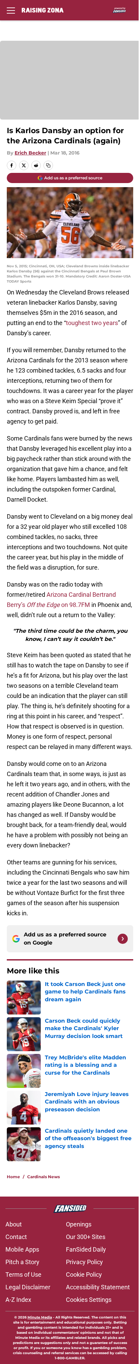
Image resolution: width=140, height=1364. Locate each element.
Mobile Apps (22, 1249)
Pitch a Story (22, 1262)
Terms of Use (23, 1274)
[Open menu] (11, 10)
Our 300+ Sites (85, 1236)
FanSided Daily (86, 1249)
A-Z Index (18, 1299)
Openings (78, 1224)
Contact (16, 1236)
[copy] (48, 165)
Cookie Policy (84, 1274)
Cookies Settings (88, 1299)
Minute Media (40, 1317)
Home (13, 1176)
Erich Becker (30, 153)
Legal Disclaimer (27, 1287)
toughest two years (92, 322)
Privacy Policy (84, 1262)
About (13, 1224)
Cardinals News (43, 1176)
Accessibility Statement (98, 1287)
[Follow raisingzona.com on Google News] (123, 939)
